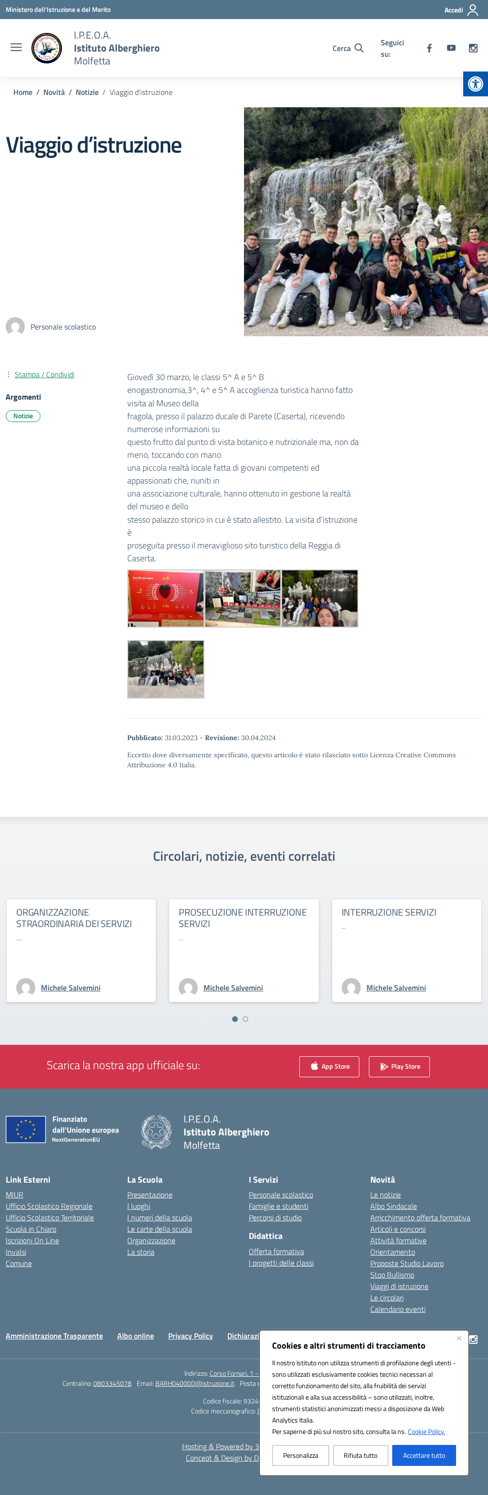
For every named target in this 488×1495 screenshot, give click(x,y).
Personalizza (300, 1455)
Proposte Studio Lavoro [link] (407, 1263)
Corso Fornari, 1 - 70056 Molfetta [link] (257, 1373)
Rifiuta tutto (360, 1455)
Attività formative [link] (398, 1240)
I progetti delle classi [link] (281, 1262)
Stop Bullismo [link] (392, 1274)
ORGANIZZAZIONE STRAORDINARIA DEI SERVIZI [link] (74, 918)
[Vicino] (459, 1338)
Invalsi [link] (16, 1252)
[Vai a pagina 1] (235, 1019)
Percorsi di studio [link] (275, 1217)
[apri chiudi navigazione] (16, 48)
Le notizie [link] (385, 1194)
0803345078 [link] (112, 1383)
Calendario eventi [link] (398, 1309)
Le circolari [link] (387, 1297)
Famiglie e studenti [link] (278, 1206)
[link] (475, 84)
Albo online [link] (135, 1335)
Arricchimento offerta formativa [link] (420, 1217)
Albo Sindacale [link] (393, 1206)
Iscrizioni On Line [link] (32, 1240)
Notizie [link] (23, 416)
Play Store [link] (405, 1066)
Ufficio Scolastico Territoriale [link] (50, 1217)
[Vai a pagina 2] (245, 1019)
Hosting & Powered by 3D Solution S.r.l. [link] (244, 1446)
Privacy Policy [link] (190, 1335)
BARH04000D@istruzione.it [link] (194, 1383)
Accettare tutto (424, 1455)
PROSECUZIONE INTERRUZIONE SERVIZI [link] (242, 918)
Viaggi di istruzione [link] (399, 1286)
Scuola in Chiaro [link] (31, 1229)
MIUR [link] (14, 1194)
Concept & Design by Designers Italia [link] (244, 1458)
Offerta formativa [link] (276, 1251)
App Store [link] (335, 1066)
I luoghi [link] (138, 1206)
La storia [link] (140, 1252)
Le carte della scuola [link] (159, 1229)
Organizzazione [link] (151, 1240)
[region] (364, 1403)
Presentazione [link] (150, 1194)
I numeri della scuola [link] (159, 1217)
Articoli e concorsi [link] (398, 1229)
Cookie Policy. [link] (426, 1431)
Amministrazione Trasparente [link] (54, 1335)
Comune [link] (19, 1263)
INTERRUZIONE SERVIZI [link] (389, 912)
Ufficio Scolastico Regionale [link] (49, 1206)
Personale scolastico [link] (281, 1194)
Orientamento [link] (392, 1252)
